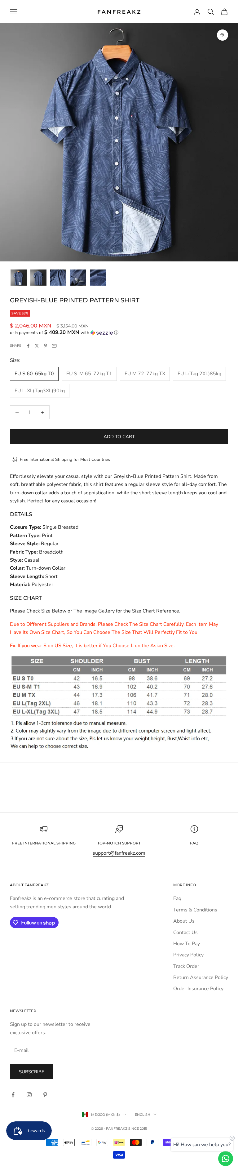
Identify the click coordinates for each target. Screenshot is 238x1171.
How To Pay (186, 943)
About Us (184, 921)
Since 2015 (137, 1128)
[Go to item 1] (18, 277)
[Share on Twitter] (36, 345)
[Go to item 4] (78, 277)
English (142, 1114)
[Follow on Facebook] (13, 1095)
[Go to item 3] (58, 277)
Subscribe (31, 1072)
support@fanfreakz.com (119, 853)
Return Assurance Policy (200, 977)
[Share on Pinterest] (45, 345)
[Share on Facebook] (28, 345)
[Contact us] (225, 1158)
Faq (177, 898)
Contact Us (185, 932)
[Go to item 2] (38, 277)
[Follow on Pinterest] (45, 1095)
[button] (119, 333)
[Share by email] (54, 345)
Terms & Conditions (195, 909)
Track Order (186, 966)
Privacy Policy (188, 954)
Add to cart (119, 437)
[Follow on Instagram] (29, 1095)
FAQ (194, 843)
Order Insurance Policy (198, 988)
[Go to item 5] (98, 277)
